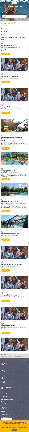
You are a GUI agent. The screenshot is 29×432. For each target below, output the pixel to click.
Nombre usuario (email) (6, 417)
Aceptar (14, 429)
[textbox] (14, 16)
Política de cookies (24, 427)
